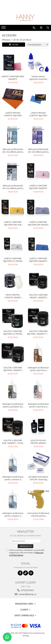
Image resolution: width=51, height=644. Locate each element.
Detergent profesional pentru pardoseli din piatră (12, 405)
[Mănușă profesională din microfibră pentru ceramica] (38, 135)
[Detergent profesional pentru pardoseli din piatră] (12, 390)
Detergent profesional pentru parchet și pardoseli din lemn (38, 369)
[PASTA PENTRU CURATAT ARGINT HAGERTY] (12, 280)
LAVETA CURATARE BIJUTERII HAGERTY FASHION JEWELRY (38, 259)
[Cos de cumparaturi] (41, 27)
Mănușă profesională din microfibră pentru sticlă (13, 150)
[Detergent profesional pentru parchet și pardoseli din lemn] (38, 353)
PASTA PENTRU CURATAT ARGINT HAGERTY (13, 296)
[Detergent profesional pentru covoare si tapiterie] (12, 462)
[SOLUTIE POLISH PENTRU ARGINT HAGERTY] (38, 426)
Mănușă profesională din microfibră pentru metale (13, 187)
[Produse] (3, 28)
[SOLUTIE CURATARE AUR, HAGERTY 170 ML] (12, 426)
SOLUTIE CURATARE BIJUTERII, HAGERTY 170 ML (38, 332)
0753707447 (27, 590)
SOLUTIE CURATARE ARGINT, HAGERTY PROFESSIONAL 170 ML (38, 296)
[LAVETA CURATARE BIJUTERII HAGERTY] (38, 171)
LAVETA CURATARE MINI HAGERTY (12, 77)
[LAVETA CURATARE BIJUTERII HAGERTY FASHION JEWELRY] (38, 244)
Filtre (14, 44)
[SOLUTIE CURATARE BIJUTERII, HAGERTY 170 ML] (38, 317)
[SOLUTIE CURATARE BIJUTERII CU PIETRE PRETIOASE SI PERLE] (12, 317)
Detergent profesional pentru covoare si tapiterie (12, 478)
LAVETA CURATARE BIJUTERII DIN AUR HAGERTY (13, 223)
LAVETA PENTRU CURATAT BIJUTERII (13, 114)
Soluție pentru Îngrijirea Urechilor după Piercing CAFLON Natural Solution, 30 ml (38, 77)
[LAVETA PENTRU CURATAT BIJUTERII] (12, 98)
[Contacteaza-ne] (34, 27)
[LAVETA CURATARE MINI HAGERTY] (12, 62)
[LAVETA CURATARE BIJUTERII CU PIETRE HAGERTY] (12, 244)
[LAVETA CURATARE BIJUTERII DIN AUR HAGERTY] (12, 208)
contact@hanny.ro (27, 594)
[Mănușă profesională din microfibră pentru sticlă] (12, 135)
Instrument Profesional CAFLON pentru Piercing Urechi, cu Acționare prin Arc (38, 514)
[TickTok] (25, 573)
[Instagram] (30, 573)
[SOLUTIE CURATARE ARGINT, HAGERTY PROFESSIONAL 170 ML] (38, 280)
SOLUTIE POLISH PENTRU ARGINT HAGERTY (38, 441)
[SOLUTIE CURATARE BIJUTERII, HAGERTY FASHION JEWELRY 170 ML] (12, 353)
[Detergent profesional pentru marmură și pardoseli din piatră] (38, 390)
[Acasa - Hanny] (25, 18)
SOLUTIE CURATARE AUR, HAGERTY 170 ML (12, 441)
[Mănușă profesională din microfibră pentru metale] (12, 171)
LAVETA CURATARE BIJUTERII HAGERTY (38, 187)
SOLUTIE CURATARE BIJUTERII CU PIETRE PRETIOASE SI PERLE (12, 332)
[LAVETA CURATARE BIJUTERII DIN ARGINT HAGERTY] (38, 208)
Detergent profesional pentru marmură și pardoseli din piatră (38, 405)
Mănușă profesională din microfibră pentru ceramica (38, 150)
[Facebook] (20, 573)
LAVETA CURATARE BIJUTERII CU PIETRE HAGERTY (12, 259)
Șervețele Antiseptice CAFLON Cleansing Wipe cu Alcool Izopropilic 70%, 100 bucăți (38, 478)
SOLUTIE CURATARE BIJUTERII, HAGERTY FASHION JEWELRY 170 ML (12, 369)
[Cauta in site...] (48, 27)
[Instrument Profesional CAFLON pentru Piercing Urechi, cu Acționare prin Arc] (38, 499)
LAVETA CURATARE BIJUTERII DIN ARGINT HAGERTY (38, 223)
